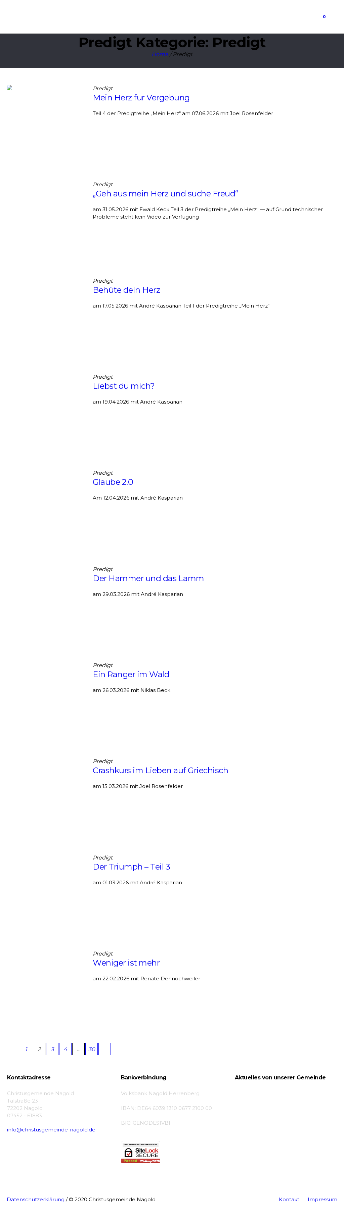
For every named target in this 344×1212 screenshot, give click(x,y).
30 (91, 1049)
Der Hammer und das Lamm (148, 578)
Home (160, 54)
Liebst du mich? (124, 386)
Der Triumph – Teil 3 (131, 867)
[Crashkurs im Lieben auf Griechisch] (45, 796)
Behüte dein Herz (126, 290)
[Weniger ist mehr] (45, 988)
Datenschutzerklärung (35, 1199)
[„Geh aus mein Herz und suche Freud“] (45, 219)
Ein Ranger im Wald (131, 674)
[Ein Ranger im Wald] (45, 700)
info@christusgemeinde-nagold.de (51, 1129)
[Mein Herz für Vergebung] (45, 123)
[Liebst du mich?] (45, 411)
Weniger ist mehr (126, 963)
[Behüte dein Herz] (45, 315)
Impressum (322, 1199)
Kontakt (289, 1199)
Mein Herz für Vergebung (141, 97)
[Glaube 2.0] (45, 507)
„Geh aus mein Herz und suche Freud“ (165, 193)
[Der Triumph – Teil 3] (45, 892)
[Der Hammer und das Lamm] (45, 604)
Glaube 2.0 (113, 482)
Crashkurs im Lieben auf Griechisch (160, 770)
